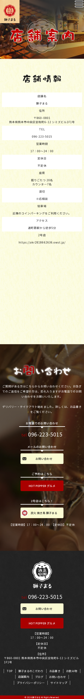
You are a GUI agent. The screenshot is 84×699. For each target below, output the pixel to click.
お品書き (54, 671)
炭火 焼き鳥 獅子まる (44, 513)
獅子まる (36, 697)
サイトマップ (58, 683)
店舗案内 (23, 677)
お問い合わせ (44, 459)
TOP (10, 671)
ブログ (39, 677)
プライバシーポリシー (31, 683)
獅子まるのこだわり (31, 671)
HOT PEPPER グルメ (42, 486)
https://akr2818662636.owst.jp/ (42, 242)
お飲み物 (71, 671)
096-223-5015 (42, 136)
